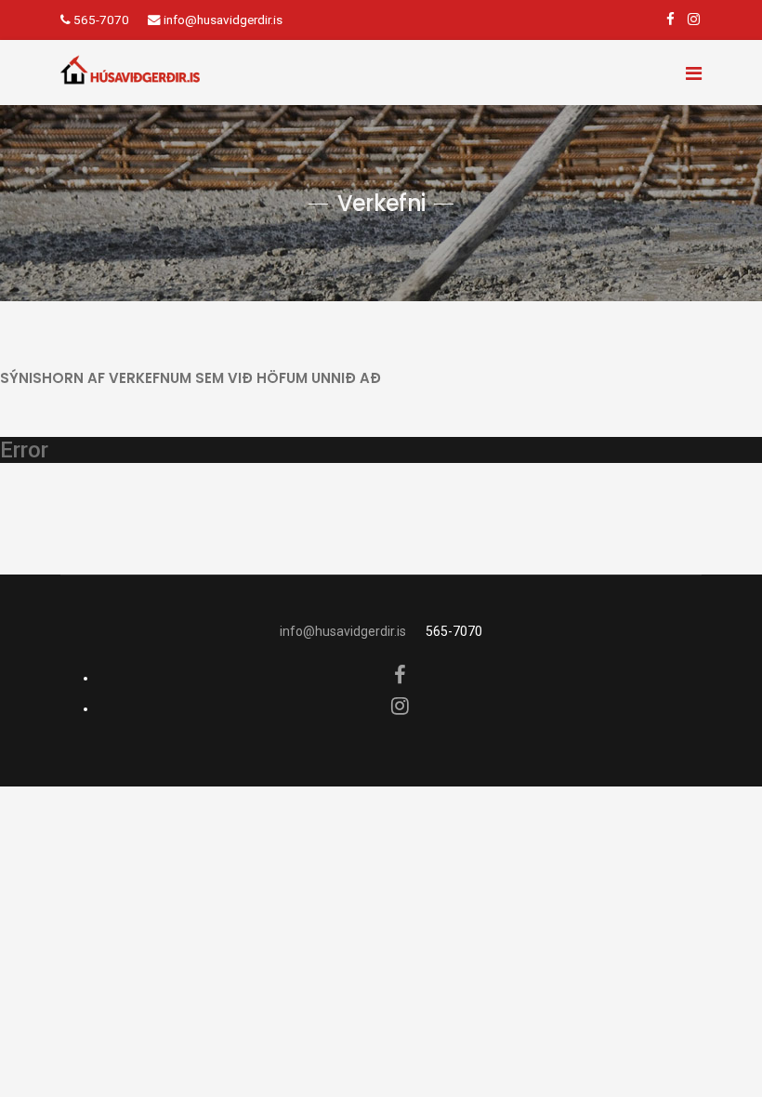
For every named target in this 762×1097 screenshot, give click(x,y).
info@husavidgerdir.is (223, 19)
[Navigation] (694, 63)
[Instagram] (694, 19)
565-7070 (101, 19)
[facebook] (670, 19)
